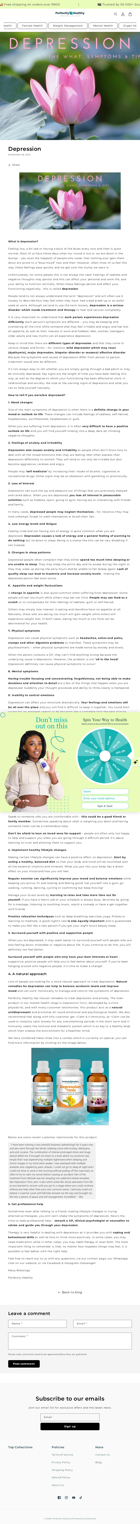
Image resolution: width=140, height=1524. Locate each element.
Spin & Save (105, 805)
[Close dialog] (3, 715)
